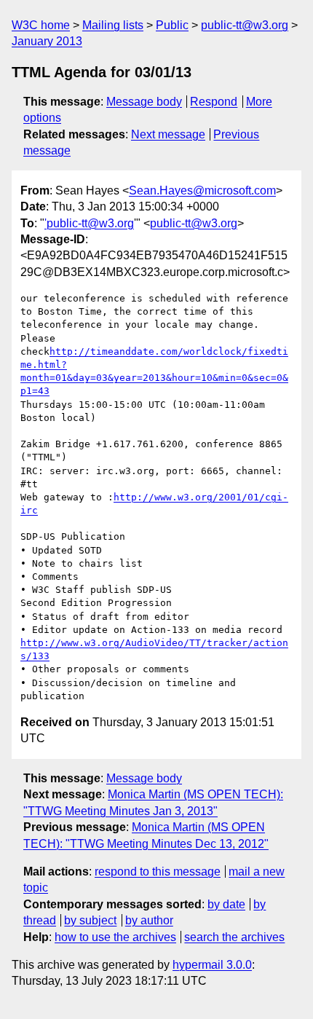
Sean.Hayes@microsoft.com (202, 190)
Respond (213, 101)
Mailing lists (112, 25)
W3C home (41, 25)
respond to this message (158, 871)
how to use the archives (115, 937)
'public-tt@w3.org (89, 223)
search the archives (234, 937)
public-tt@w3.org (244, 25)
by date (226, 904)
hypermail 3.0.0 (212, 965)
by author (149, 920)
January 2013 (47, 41)
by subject (90, 920)
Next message (168, 134)
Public (172, 25)
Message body (144, 101)
